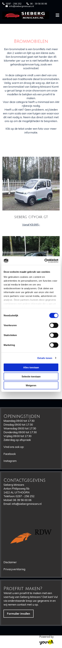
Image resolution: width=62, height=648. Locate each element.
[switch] (53, 325)
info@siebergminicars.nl (21, 6)
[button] (18, 614)
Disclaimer (10, 562)
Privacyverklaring (14, 569)
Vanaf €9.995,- (31, 224)
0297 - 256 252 (13, 3)
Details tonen (44, 358)
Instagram (10, 460)
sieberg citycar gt (31, 217)
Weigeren (31, 385)
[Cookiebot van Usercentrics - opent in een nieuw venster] (44, 261)
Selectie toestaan (31, 376)
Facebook (9, 453)
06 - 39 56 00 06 (38, 3)
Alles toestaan (31, 367)
